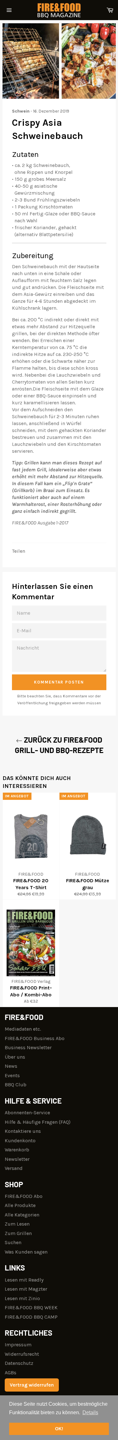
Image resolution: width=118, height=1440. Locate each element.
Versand (14, 1168)
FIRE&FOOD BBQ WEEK (31, 1307)
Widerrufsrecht (22, 1354)
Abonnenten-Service (27, 1113)
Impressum (18, 1345)
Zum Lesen (17, 1224)
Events (12, 1075)
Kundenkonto (20, 1141)
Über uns (15, 1057)
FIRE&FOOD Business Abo (35, 1038)
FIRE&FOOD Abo (23, 1196)
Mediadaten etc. (23, 1029)
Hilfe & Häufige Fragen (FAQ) (37, 1122)
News (11, 1066)
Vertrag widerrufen (32, 1385)
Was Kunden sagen (26, 1252)
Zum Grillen (18, 1233)
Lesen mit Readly (24, 1280)
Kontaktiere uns (23, 1131)
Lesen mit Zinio (22, 1298)
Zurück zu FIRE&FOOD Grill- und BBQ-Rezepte (59, 745)
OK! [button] (59, 1428)
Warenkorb (17, 1150)
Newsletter (17, 1159)
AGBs (10, 1373)
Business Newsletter (28, 1047)
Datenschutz (19, 1363)
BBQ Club (15, 1085)
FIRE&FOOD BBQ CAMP (31, 1317)
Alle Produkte (20, 1205)
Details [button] (90, 1412)
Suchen (13, 1242)
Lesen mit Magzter (26, 1289)
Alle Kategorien (22, 1215)
